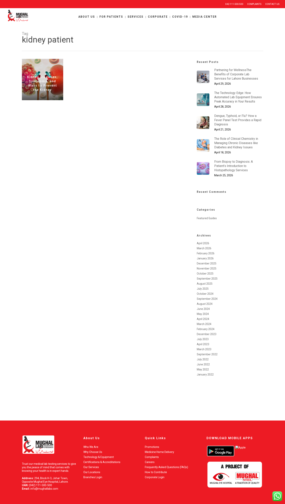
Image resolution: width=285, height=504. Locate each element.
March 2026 (204, 248)
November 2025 (206, 268)
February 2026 (205, 253)
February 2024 (205, 329)
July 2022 (203, 359)
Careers (150, 462)
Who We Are (90, 446)
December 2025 (206, 263)
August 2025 (204, 283)
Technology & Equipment (98, 457)
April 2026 (203, 243)
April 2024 (203, 319)
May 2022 (203, 369)
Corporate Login (154, 477)
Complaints (152, 457)
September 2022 (207, 354)
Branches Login (92, 477)
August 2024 (204, 303)
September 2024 (207, 298)
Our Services (91, 467)
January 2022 (205, 374)
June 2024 (203, 308)
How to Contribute (156, 472)
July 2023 (203, 339)
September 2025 (207, 278)
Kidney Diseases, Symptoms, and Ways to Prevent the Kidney (42, 83)
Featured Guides (207, 218)
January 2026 (205, 258)
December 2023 (206, 334)
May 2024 (203, 313)
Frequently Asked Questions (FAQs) (166, 467)
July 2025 (203, 288)
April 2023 (203, 344)
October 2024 (205, 293)
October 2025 (205, 273)
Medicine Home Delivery (159, 452)
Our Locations (91, 472)
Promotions (152, 446)
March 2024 (204, 324)
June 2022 (203, 364)
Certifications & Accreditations (101, 462)
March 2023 (204, 349)
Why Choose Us (92, 452)
